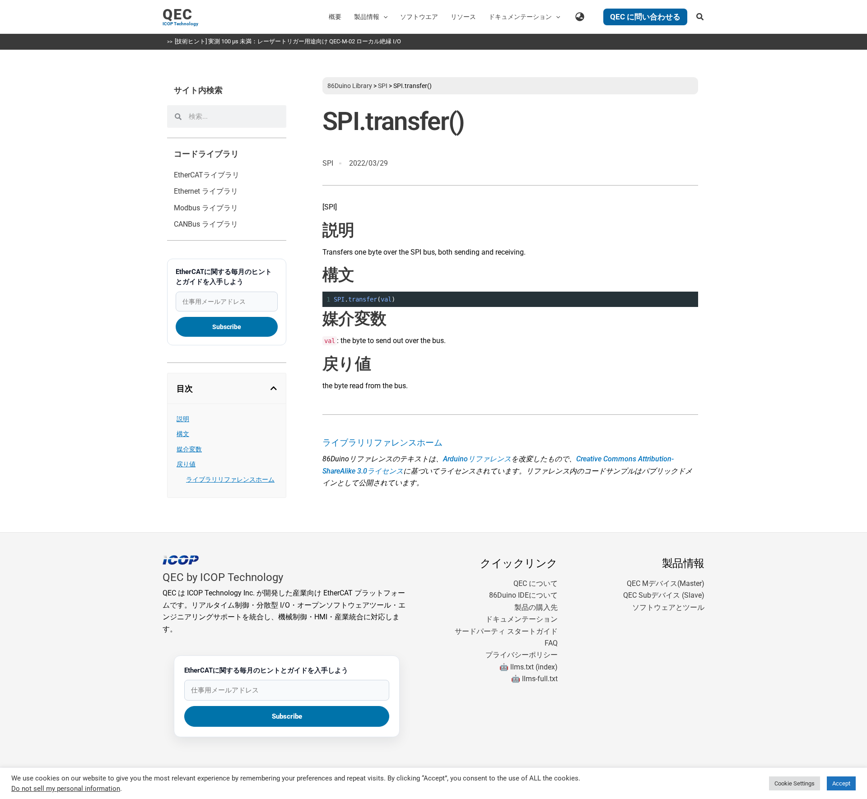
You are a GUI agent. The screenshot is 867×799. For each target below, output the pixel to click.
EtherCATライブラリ (206, 175)
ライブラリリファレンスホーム (230, 479)
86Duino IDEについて (523, 595)
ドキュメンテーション (521, 619)
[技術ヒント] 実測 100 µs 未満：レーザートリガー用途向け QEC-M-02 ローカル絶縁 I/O (288, 41)
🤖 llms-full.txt (534, 678)
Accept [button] (841, 783)
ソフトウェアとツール (668, 607)
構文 (183, 433)
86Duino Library (349, 85)
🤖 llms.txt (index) (528, 667)
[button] (383, 17)
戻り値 (186, 464)
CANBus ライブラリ (206, 224)
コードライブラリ (206, 153)
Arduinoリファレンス (477, 459)
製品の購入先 (536, 607)
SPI (382, 85)
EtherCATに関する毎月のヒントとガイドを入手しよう (224, 277)
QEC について (535, 583)
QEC (178, 14)
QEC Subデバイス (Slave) (663, 595)
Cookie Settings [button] (794, 783)
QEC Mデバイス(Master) (665, 583)
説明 (183, 419)
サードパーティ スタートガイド (506, 631)
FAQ (551, 643)
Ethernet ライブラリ (206, 191)
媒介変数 (189, 449)
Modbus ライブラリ (206, 208)
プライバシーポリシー (521, 654)
